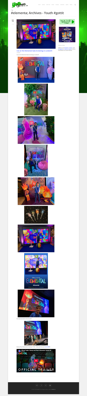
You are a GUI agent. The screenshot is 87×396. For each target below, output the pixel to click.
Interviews (62, 4)
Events (53, 4)
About (71, 4)
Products (57, 4)
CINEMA (18, 52)
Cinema (43, 4)
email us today (67, 49)
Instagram (60, 49)
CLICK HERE (47, 347)
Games (67, 4)
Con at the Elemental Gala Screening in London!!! (34, 51)
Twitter (70, 47)
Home (39, 4)
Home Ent (48, 4)
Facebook (66, 47)
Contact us (53, 389)
